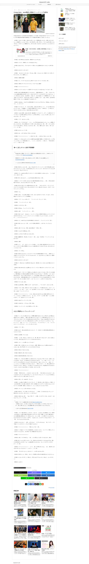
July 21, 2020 (33, 162)
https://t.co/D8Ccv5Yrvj (37, 402)
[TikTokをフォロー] (35, 484)
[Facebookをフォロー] (31, 484)
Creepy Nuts (29, 467)
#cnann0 (17, 159)
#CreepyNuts (21, 159)
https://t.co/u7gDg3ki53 (27, 155)
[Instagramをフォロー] (33, 484)
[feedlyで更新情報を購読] (40, 484)
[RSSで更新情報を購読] (43, 484)
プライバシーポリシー (63, 40)
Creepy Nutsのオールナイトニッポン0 (20, 467)
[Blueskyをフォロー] (28, 484)
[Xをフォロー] (26, 484)
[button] (41, 478)
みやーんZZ (61, 38)
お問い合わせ (61, 43)
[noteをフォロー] (38, 484)
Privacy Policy (66, 48)
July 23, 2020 (30, 408)
